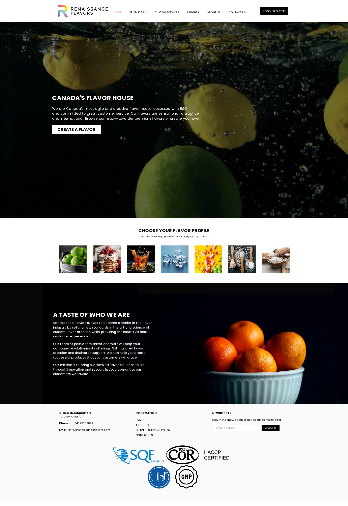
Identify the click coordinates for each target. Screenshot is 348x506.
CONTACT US (237, 12)
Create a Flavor (76, 129)
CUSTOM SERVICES (166, 12)
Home (117, 12)
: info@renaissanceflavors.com (88, 430)
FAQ (138, 420)
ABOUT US (214, 12)
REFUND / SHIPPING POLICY (153, 430)
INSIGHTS (193, 12)
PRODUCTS (137, 12)
